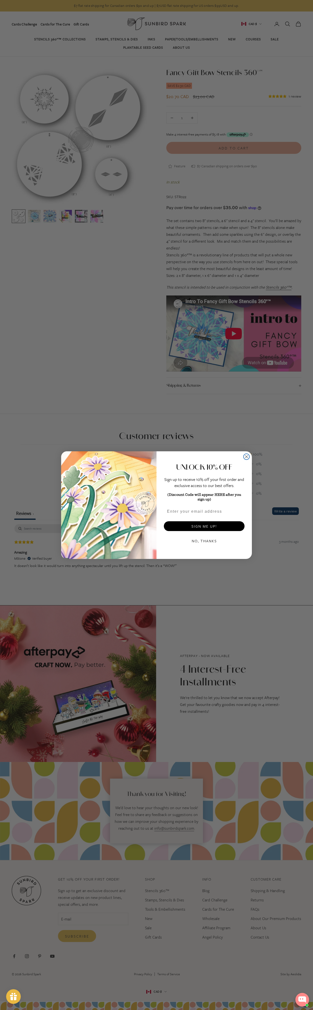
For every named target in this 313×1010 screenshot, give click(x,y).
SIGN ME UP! (204, 526)
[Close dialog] (246, 457)
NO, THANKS (204, 541)
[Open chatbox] (302, 1000)
